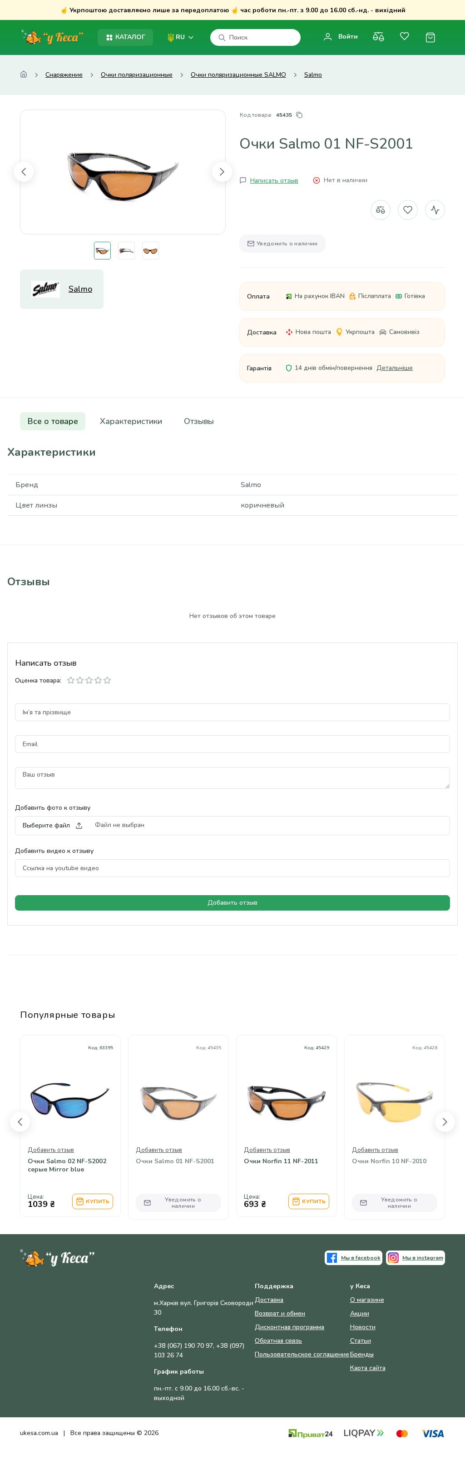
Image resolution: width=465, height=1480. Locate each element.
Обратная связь (278, 1340)
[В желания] (408, 210)
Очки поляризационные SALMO (238, 75)
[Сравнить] (378, 37)
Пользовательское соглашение (302, 1354)
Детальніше (394, 368)
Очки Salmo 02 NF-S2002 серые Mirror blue (67, 1165)
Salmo (313, 75)
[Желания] (404, 37)
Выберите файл (46, 825)
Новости (363, 1327)
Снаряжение (64, 75)
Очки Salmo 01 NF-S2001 (175, 1161)
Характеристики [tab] (131, 421)
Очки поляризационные (137, 75)
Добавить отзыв (232, 902)
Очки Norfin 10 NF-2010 (389, 1161)
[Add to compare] (49, 1123)
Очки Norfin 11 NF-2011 (281, 1161)
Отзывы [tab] (199, 421)
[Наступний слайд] (222, 172)
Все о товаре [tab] (52, 421)
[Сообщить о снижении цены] (435, 210)
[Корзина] (430, 37)
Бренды (362, 1354)
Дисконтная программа (289, 1327)
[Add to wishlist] (70, 1123)
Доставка (269, 1300)
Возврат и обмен (280, 1313)
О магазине (367, 1300)
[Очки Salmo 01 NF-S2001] (122, 172)
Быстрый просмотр (70, 1095)
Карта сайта (368, 1368)
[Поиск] (222, 37)
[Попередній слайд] (24, 172)
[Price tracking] (92, 1123)
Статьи (360, 1340)
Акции (359, 1313)
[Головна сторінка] (23, 75)
